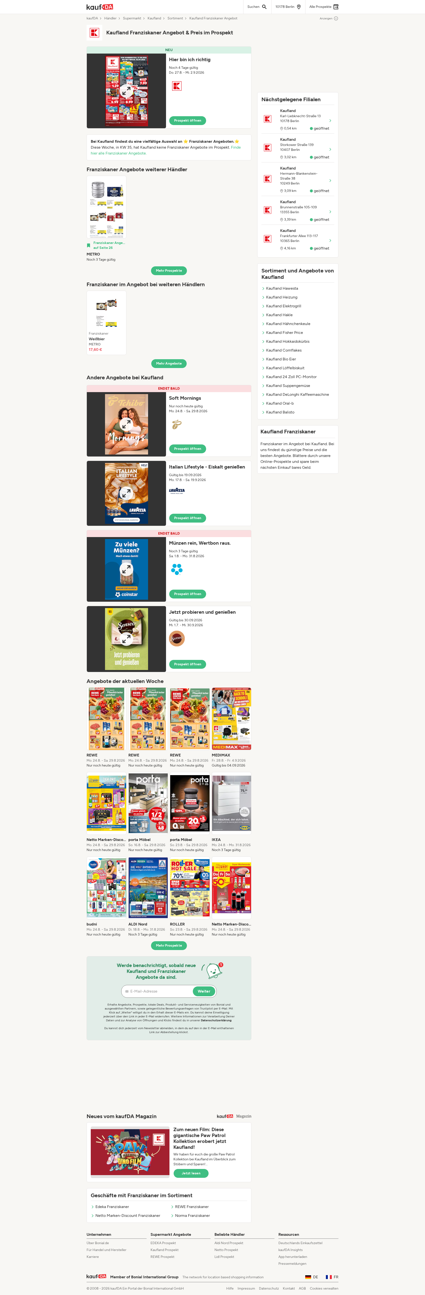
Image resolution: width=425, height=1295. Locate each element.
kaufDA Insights (290, 1250)
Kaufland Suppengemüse (288, 385)
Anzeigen (326, 18)
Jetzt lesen (191, 1173)
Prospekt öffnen (187, 120)
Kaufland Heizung (281, 297)
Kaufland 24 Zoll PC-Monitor (291, 376)
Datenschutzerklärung (216, 1020)
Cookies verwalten (324, 1288)
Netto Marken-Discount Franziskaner (127, 1215)
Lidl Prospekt (224, 1257)
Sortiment (175, 18)
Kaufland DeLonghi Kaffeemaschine (297, 394)
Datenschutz (269, 1288)
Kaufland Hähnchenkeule (288, 323)
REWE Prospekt (162, 1257)
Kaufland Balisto (280, 412)
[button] (169, 87)
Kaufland (154, 18)
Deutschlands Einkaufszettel (300, 1243)
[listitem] (106, 219)
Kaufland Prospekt (165, 1250)
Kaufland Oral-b (280, 403)
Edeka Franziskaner (112, 1206)
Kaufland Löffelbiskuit (285, 368)
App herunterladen (292, 1257)
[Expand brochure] (126, 91)
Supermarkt (132, 18)
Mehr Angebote (169, 363)
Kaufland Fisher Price (284, 332)
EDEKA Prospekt (163, 1243)
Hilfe (230, 1288)
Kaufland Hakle (279, 315)
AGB (302, 1288)
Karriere (93, 1257)
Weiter (204, 991)
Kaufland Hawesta (282, 288)
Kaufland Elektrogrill (283, 306)
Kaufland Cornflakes (284, 350)
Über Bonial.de (98, 1243)
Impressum (246, 1288)
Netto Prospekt (226, 1250)
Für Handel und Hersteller (106, 1250)
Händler (110, 18)
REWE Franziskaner (192, 1206)
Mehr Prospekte (169, 271)
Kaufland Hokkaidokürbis (287, 341)
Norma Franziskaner (192, 1215)
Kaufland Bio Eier (281, 359)
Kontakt (289, 1288)
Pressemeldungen (292, 1264)
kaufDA (92, 18)
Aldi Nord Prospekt (228, 1243)
